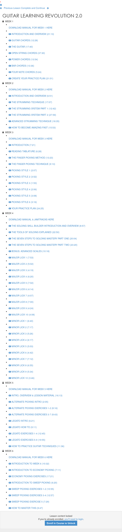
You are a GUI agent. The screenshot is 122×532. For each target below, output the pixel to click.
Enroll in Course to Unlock (61, 523)
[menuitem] (1, 4)
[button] (0, 1)
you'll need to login (73, 519)
